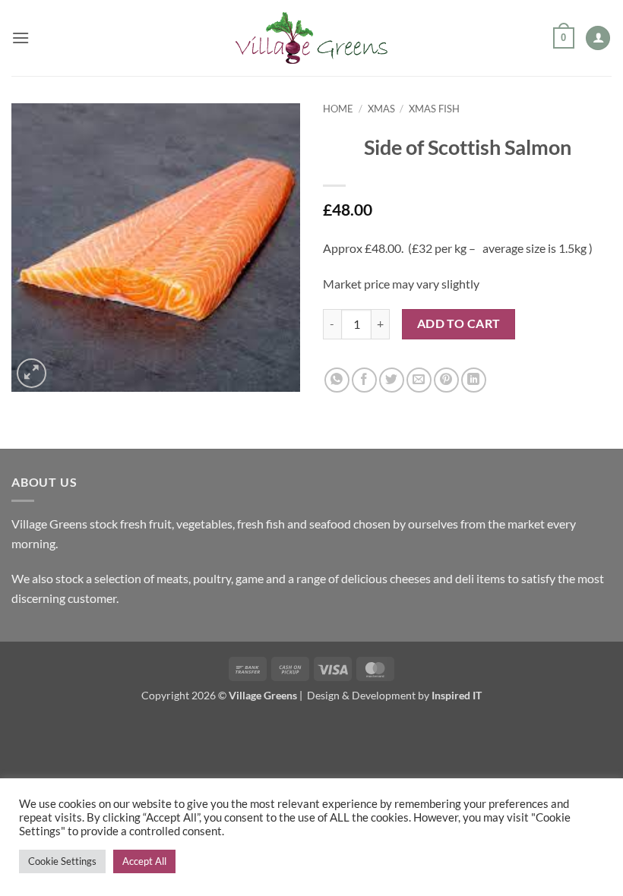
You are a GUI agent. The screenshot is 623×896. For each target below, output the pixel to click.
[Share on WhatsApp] (336, 380)
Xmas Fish (434, 109)
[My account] (598, 38)
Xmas (381, 109)
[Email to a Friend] (419, 380)
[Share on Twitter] (391, 380)
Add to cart (459, 323)
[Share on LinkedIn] (473, 380)
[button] (20, 37)
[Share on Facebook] (364, 380)
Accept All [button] (144, 861)
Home (338, 109)
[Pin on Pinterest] (446, 380)
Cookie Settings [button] (62, 861)
